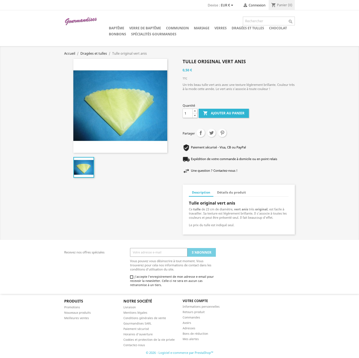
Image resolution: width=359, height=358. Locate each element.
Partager (201, 133)
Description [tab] (201, 192)
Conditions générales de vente (144, 318)
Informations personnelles (201, 307)
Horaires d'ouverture (138, 334)
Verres (220, 28)
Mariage (201, 28)
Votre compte (195, 301)
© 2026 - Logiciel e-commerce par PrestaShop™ (179, 353)
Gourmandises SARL (137, 323)
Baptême (116, 28)
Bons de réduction (195, 334)
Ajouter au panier (224, 113)
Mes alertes (191, 339)
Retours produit (194, 312)
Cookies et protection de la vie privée (149, 340)
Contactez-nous (134, 345)
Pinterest (222, 133)
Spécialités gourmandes (153, 34)
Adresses (189, 328)
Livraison (129, 307)
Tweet (211, 133)
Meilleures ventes (76, 318)
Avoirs (187, 323)
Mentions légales (135, 313)
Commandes (191, 317)
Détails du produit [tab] (231, 192)
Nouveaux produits (77, 313)
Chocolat (278, 28)
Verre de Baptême (145, 28)
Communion (177, 28)
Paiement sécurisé (136, 329)
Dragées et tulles (248, 28)
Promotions (72, 307)
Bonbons (117, 34)
